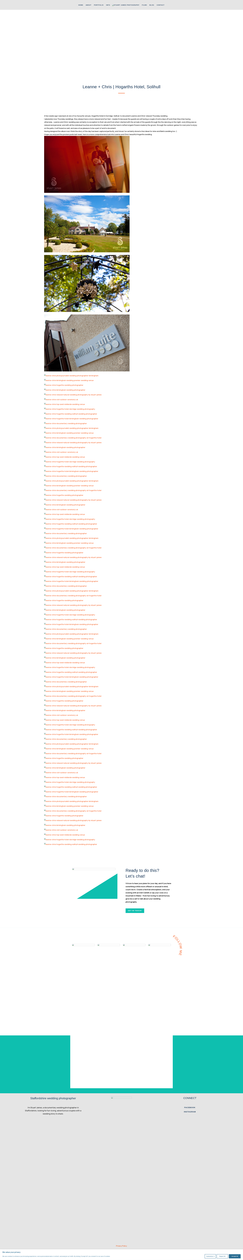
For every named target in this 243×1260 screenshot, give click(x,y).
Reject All (222, 1256)
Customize (209, 1256)
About (88, 5)
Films (144, 5)
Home (80, 5)
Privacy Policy (121, 1246)
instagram (190, 1112)
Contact (160, 5)
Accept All (235, 1256)
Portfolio (99, 5)
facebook (189, 1107)
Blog (152, 5)
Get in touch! (135, 910)
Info (108, 5)
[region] (121, 1254)
